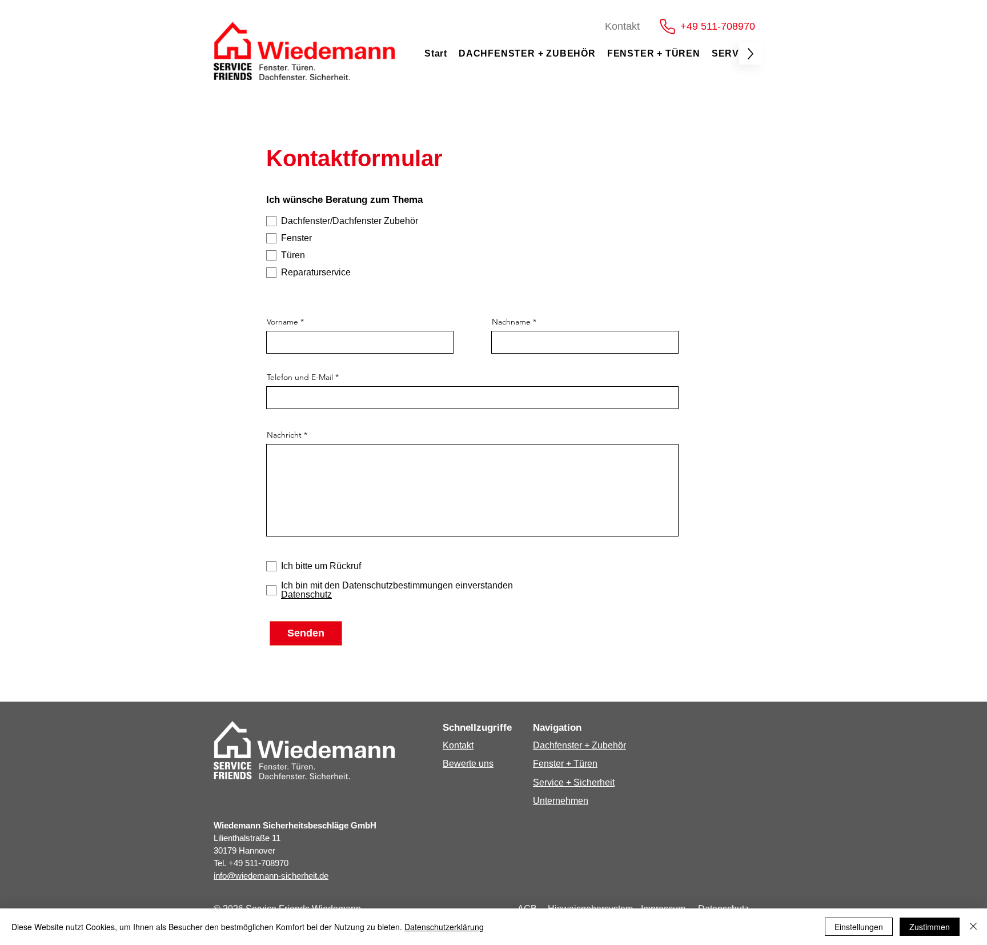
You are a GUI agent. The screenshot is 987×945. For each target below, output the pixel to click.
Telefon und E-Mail (300, 377)
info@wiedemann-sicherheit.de (271, 875)
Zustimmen (929, 926)
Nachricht (284, 435)
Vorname (282, 322)
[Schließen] (973, 927)
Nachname (511, 322)
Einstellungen (858, 926)
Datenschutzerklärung (444, 926)
